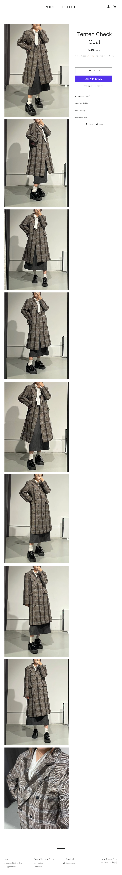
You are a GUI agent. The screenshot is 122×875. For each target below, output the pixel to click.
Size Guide (38, 863)
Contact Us (38, 866)
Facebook (70, 859)
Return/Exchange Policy (44, 859)
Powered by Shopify (109, 862)
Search (7, 859)
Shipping (90, 55)
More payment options (93, 85)
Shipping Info (10, 866)
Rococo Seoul (61, 7)
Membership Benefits (13, 863)
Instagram (70, 863)
